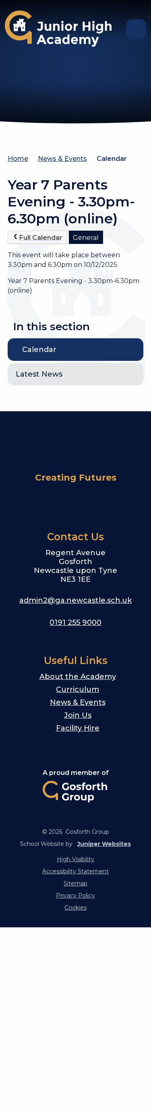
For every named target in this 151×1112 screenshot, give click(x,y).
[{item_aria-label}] (37, 500)
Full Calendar (40, 238)
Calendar (112, 158)
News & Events (62, 158)
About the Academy (77, 676)
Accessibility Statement (75, 871)
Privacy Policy (75, 895)
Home (18, 158)
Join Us (77, 715)
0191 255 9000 (75, 622)
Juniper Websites (104, 844)
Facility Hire (77, 728)
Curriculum (77, 689)
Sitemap (75, 883)
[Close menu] (136, 29)
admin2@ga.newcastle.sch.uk (75, 600)
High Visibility (75, 859)
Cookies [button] (75, 907)
